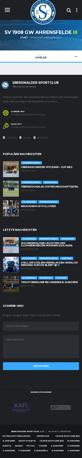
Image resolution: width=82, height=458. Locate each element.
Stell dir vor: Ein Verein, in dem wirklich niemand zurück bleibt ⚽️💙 (49, 264)
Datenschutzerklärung (16, 436)
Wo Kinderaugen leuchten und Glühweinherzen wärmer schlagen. (47, 244)
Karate (7, 446)
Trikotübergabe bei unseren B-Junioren (49, 282)
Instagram (42, 138)
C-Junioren (73, 450)
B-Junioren (73, 441)
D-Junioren (9, 441)
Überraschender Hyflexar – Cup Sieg (46, 167)
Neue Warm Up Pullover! (38, 206)
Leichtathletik (27, 441)
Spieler (41, 56)
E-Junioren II (41, 450)
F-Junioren (24, 450)
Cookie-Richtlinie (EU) (68, 436)
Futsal (31, 446)
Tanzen (43, 446)
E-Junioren (58, 450)
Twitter (26, 138)
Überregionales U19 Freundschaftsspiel (50, 186)
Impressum (43, 436)
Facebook (11, 138)
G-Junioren (73, 446)
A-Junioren (57, 446)
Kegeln (19, 446)
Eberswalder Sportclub (25, 431)
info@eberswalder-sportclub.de (28, 115)
